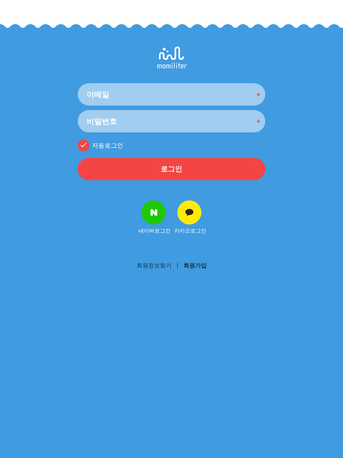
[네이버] (154, 212)
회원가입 (195, 265)
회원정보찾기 (154, 265)
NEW (4, 455)
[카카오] (189, 212)
